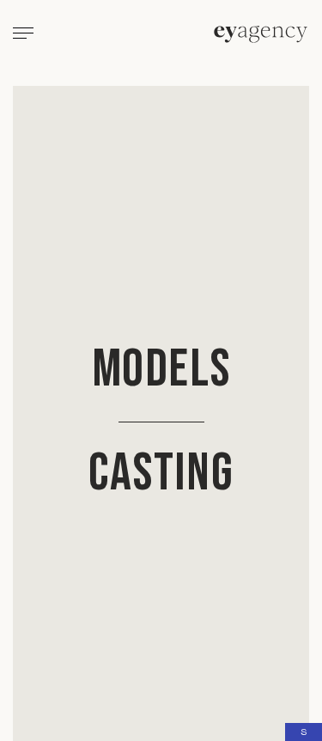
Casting (161, 473)
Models (161, 369)
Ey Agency (260, 34)
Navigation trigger (23, 35)
